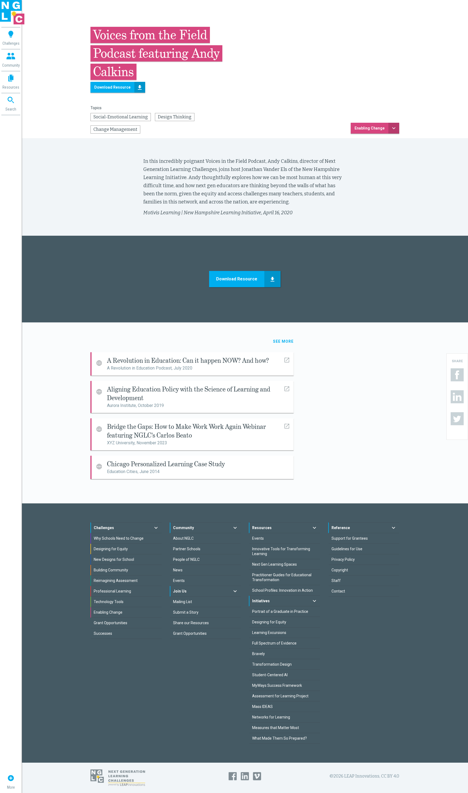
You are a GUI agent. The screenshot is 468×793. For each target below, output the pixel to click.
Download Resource (112, 87)
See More (283, 341)
